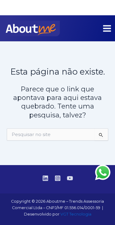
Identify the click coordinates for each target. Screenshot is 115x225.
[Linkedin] (87, 8)
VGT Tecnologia (75, 214)
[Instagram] (97, 8)
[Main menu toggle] (107, 28)
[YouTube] (106, 8)
